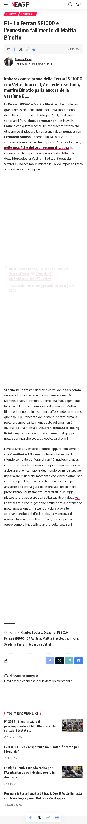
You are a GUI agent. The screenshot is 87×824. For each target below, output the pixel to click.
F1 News (11, 14)
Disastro (50, 632)
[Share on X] (21, 49)
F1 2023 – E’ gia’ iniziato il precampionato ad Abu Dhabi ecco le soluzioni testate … (30, 726)
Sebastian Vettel (39, 644)
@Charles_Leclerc (36, 269)
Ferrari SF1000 (14, 638)
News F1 (20, 4)
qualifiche (71, 638)
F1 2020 (62, 632)
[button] (7, 4)
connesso (29, 681)
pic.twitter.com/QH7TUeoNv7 (30, 278)
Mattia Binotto (53, 638)
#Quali (13, 269)
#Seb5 (58, 269)
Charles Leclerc (31, 632)
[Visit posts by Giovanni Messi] (8, 61)
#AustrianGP (44, 273)
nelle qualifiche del (36, 148)
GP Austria (33, 638)
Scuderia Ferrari (15, 644)
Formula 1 (27, 14)
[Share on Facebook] (14, 49)
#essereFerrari (19, 273)
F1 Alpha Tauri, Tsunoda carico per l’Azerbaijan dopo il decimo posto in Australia (29, 772)
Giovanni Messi (23, 59)
